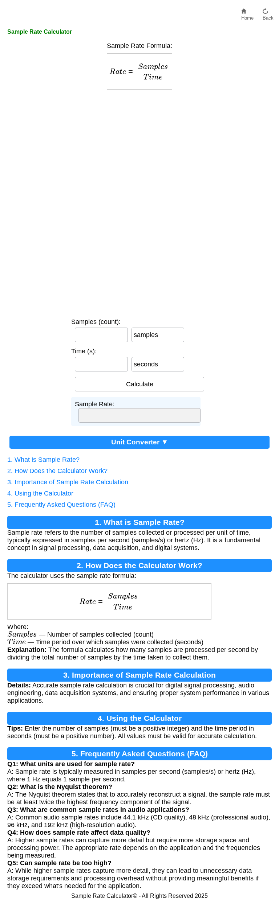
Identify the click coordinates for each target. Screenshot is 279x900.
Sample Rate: (94, 404)
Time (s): (84, 351)
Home (247, 16)
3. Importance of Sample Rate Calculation (67, 482)
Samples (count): (96, 321)
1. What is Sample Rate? (43, 459)
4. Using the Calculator (40, 493)
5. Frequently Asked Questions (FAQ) (61, 504)
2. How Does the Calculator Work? (57, 470)
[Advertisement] (139, 202)
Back (268, 16)
